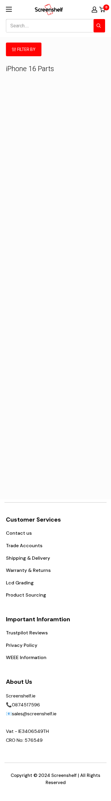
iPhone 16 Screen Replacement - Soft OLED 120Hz (80, 140)
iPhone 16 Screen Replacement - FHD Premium (30, 140)
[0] (102, 9)
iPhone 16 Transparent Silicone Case (30, 442)
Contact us (19, 533)
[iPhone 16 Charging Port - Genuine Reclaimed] (81, 313)
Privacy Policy (21, 645)
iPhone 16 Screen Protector (30, 338)
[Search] (99, 25)
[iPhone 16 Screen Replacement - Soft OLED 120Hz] (81, 111)
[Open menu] (9, 9)
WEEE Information (26, 657)
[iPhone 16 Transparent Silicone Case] (30, 413)
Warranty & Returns (28, 570)
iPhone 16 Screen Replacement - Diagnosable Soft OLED (30, 243)
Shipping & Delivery (28, 558)
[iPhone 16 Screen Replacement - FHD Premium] (30, 111)
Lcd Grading (20, 583)
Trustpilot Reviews (27, 633)
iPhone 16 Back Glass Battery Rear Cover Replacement (81, 240)
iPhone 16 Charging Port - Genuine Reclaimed (81, 342)
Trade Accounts (24, 545)
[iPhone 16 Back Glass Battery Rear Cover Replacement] (81, 211)
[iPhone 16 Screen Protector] (30, 313)
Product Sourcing (26, 595)
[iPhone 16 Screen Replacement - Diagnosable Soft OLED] (30, 211)
